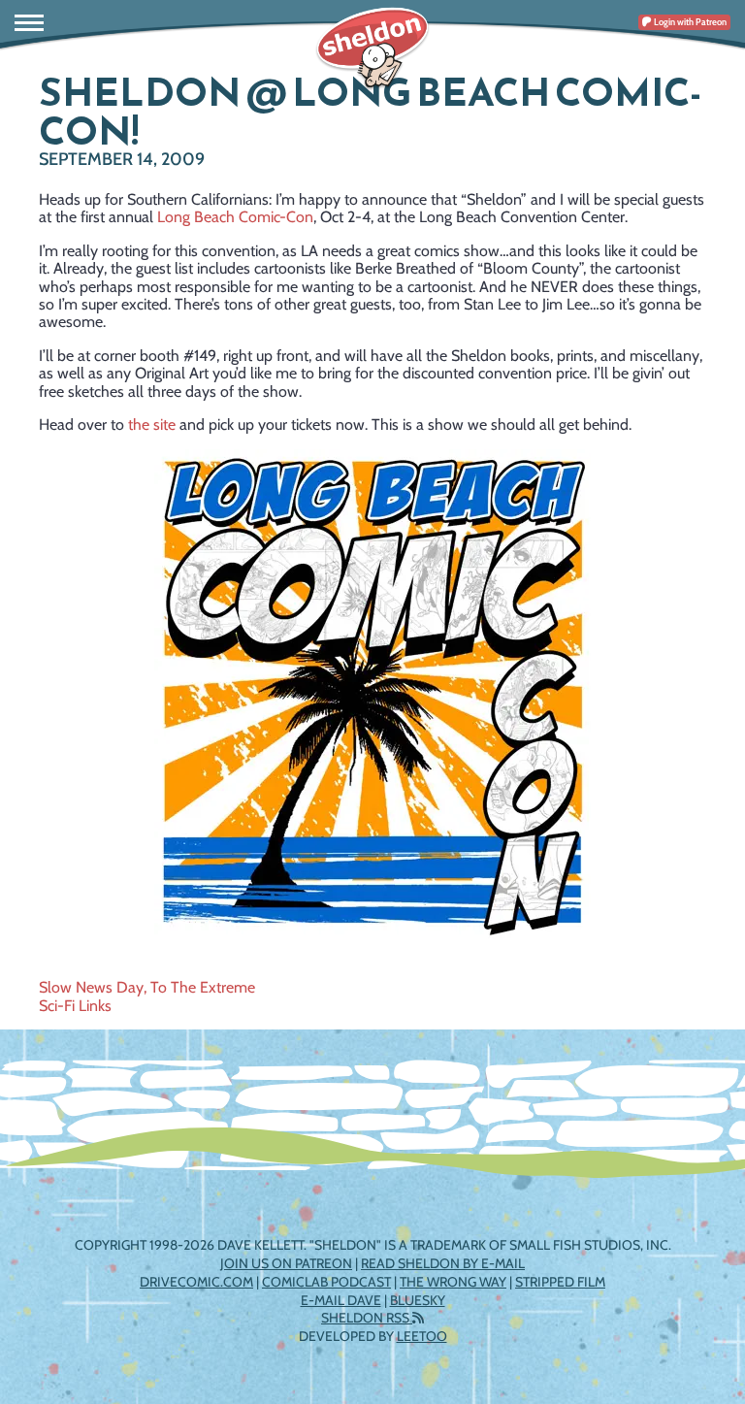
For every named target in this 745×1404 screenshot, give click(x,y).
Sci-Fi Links (75, 1005)
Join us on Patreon (286, 1263)
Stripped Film (560, 1281)
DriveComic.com (196, 1281)
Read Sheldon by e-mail (443, 1263)
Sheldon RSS (366, 1317)
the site (152, 424)
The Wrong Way (453, 1281)
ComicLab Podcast (326, 1281)
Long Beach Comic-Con (235, 217)
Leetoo (422, 1336)
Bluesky (417, 1300)
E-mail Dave (341, 1300)
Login (689, 22)
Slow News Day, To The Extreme (147, 987)
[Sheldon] (372, 48)
